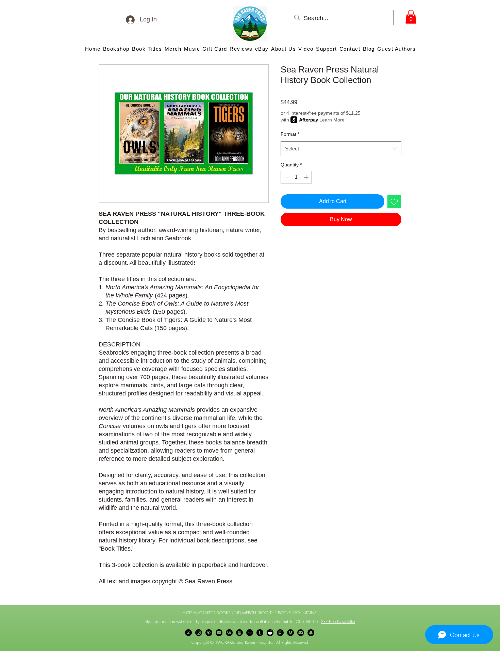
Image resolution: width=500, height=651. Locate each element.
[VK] (229, 632)
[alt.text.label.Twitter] (188, 632)
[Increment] (306, 177)
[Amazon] (239, 632)
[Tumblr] (259, 632)
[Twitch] (280, 632)
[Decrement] (286, 177)
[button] (411, 17)
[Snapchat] (310, 632)
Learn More (332, 120)
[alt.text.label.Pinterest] (208, 632)
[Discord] (300, 632)
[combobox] (341, 148)
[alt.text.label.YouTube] (219, 632)
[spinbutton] (296, 177)
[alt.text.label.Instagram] (198, 632)
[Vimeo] (290, 632)
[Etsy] (249, 632)
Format (290, 134)
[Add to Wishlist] (394, 201)
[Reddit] (270, 632)
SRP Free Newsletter (338, 621)
